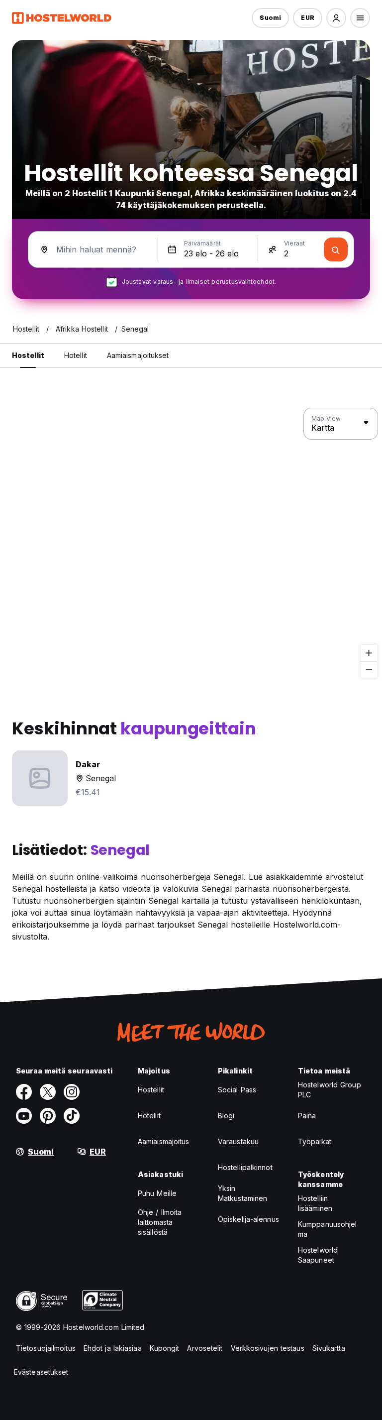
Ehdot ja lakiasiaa (113, 1348)
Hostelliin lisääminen (315, 1203)
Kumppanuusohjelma (327, 1229)
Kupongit (165, 1348)
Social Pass (237, 1089)
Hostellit (151, 1089)
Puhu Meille (157, 1193)
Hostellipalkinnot (245, 1167)
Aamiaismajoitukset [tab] (138, 355)
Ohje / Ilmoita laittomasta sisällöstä (160, 1222)
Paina (307, 1115)
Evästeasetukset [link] (41, 1372)
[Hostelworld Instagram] (72, 1092)
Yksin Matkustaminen (242, 1193)
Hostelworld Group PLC (329, 1089)
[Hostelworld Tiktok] (72, 1116)
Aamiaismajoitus (164, 1141)
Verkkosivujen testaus (267, 1348)
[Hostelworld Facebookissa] (24, 1092)
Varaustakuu (238, 1141)
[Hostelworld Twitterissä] (48, 1092)
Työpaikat (314, 1141)
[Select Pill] (336, 18)
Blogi (226, 1115)
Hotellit (149, 1115)
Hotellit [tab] (75, 355)
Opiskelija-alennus (248, 1219)
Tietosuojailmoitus (46, 1348)
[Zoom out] (369, 669)
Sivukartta (328, 1348)
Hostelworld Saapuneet (318, 1255)
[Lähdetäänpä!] (336, 249)
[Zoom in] (369, 653)
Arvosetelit (204, 1348)
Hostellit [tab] (28, 355)
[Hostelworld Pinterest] (48, 1116)
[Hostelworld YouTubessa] (24, 1116)
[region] (191, 543)
